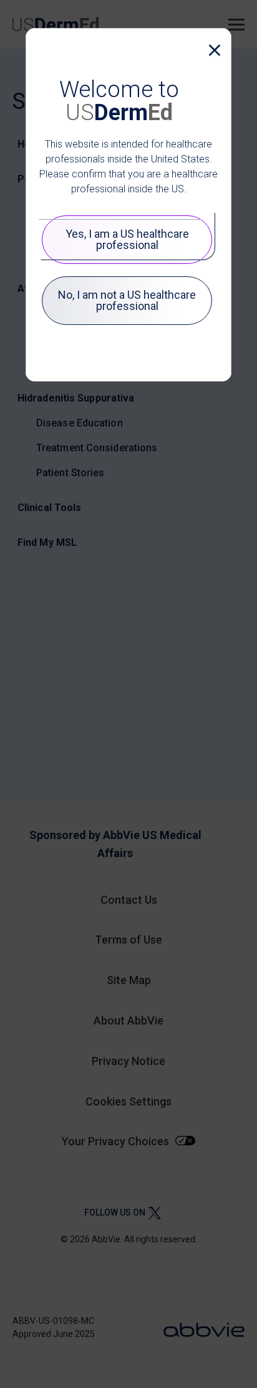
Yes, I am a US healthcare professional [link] (127, 239)
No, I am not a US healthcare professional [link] (127, 300)
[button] (211, 51)
